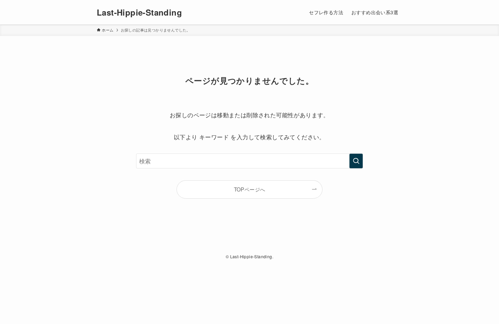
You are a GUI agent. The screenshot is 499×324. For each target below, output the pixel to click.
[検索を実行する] (356, 161)
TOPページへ (249, 189)
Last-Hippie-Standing (139, 12)
